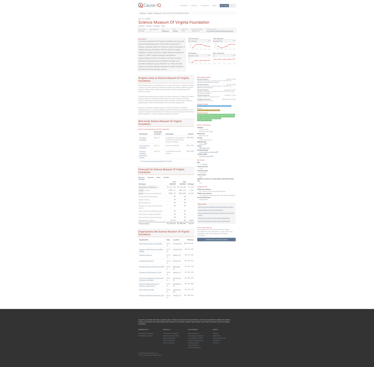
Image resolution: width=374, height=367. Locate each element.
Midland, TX (177, 255)
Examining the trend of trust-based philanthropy (214, 218)
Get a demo (224, 5)
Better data (216, 336)
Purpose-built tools (219, 338)
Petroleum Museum (145, 255)
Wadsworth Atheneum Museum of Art (151, 295)
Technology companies (195, 336)
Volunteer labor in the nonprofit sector (210, 210)
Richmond (157, 13)
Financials (156, 26)
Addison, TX (177, 272)
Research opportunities (171, 336)
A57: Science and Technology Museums (220, 31)
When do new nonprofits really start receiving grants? (215, 207)
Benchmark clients (169, 338)
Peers (163, 26)
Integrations (217, 340)
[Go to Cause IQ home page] (149, 5)
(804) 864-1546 (204, 148)
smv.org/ (202, 144)
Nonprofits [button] (183, 5)
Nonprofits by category (145, 333)
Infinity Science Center (146, 290)
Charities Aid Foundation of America (208, 82)
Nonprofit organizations (195, 340)
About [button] (214, 5)
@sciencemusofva (205, 156)
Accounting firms (193, 333)
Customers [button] (205, 5)
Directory (143, 13)
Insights (215, 333)
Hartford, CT (177, 295)
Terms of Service (143, 355)
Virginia (150, 13)
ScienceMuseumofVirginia (208, 152)
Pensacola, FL (177, 244)
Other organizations (194, 347)
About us (216, 343)
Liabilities (166, 177)
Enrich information (169, 340)
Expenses (150, 177)
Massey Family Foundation (205, 87)
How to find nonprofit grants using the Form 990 (214, 221)
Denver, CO (177, 261)
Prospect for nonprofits (170, 333)
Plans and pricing (168, 343)
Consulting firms (193, 345)
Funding (149, 26)
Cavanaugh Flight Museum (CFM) (150, 272)
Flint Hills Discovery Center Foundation (152, 267)
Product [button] (194, 5)
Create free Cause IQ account (216, 240)
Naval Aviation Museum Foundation (150, 244)
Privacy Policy (157, 355)
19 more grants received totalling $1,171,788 (157, 161)
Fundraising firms (193, 343)
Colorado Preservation (146, 261)
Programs (141, 26)
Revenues (141, 177)
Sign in (233, 5)
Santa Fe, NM (177, 249)
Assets (158, 177)
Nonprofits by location (145, 336)
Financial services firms (195, 338)
